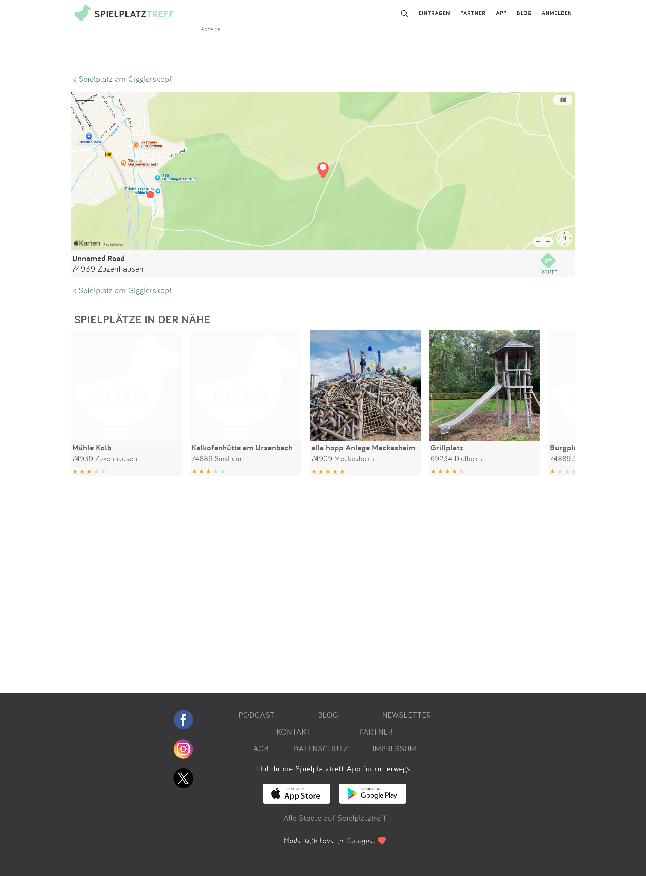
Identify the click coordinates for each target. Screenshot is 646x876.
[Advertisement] (272, 582)
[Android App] (373, 801)
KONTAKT (294, 731)
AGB (261, 748)
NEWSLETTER (406, 715)
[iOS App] (296, 801)
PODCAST (257, 715)
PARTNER (473, 13)
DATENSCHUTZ (320, 748)
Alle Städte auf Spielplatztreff (334, 817)
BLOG (524, 13)
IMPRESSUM (394, 748)
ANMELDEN (557, 13)
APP (501, 13)
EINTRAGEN (434, 13)
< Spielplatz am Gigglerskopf (122, 79)
